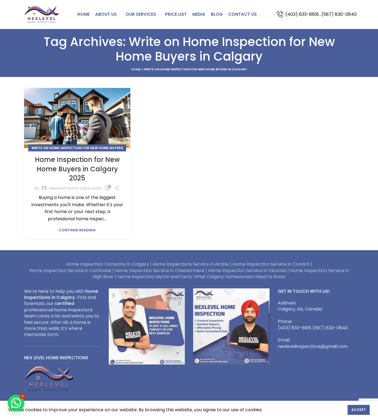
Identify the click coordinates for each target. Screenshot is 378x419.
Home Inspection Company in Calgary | (109, 264)
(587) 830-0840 (339, 14)
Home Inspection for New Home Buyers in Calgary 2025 (77, 169)
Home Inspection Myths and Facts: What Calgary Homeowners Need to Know (201, 276)
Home (136, 69)
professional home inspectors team (58, 313)
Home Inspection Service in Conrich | (272, 264)
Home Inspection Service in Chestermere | (161, 270)
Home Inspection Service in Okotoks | (249, 270)
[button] (16, 403)
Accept (358, 409)
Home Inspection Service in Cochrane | (72, 270)
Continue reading (77, 230)
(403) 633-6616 (302, 14)
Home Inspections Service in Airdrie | (192, 264)
